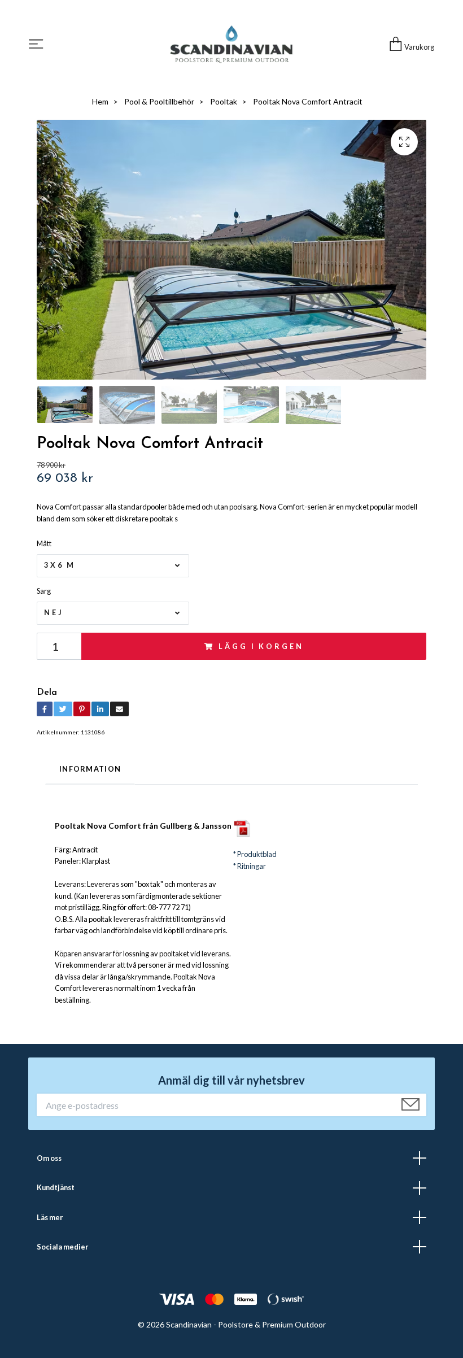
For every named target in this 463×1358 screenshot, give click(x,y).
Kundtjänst (56, 1187)
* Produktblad (255, 854)
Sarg (44, 590)
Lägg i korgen (261, 646)
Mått (44, 543)
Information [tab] (90, 768)
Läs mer (50, 1217)
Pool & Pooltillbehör (159, 101)
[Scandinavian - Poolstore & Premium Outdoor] (231, 44)
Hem (100, 101)
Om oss (49, 1158)
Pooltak (223, 101)
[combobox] (113, 565)
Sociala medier (62, 1246)
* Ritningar (249, 865)
